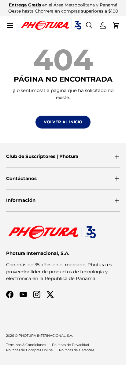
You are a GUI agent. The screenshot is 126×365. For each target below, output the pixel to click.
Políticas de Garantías (76, 350)
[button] (116, 25)
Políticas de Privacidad (70, 345)
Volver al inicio (63, 121)
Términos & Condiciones (26, 345)
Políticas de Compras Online (29, 350)
